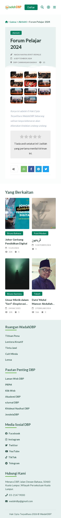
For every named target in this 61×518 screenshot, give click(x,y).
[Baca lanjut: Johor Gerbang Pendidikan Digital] (17, 213)
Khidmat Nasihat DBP (17, 408)
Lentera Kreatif (14, 341)
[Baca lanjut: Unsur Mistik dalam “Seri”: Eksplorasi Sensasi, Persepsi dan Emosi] (17, 273)
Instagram (14, 439)
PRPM (8, 384)
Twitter (13, 445)
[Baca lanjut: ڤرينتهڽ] (44, 213)
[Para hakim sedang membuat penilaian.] (30, 83)
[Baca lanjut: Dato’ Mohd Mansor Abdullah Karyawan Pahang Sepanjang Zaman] (44, 273)
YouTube (14, 451)
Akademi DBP (12, 396)
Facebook (14, 433)
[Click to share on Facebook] (31, 169)
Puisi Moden (40, 233)
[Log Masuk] (48, 7)
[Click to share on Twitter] (38, 169)
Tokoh (37, 293)
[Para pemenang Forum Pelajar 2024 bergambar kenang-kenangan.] (30, 99)
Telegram (14, 463)
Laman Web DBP (14, 378)
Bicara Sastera (14, 293)
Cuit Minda (11, 353)
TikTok (12, 457)
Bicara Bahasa (14, 233)
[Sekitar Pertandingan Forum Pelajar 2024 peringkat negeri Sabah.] (16, 74)
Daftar (31, 7)
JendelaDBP (12, 414)
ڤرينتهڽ (36, 240)
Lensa (8, 359)
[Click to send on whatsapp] (24, 169)
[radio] (22, 137)
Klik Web (10, 390)
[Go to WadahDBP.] (6, 21)
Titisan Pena (12, 335)
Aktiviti (16, 32)
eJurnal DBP (12, 402)
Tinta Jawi (11, 347)
